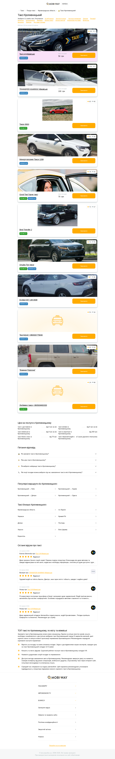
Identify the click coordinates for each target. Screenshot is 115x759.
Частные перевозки (74, 18)
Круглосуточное (61, 18)
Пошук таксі (31, 10)
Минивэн (40, 20)
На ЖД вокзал (49, 18)
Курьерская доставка (74, 20)
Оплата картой (60, 20)
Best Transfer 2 (25, 230)
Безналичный (30, 20)
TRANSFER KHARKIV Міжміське (33, 89)
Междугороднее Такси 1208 (31, 159)
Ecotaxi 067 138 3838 (28, 300)
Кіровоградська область (46, 10)
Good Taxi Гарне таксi (28, 194)
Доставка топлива (39, 22)
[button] (95, 39)
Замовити (83, 55)
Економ (85, 18)
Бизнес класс (49, 20)
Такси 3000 (24, 124)
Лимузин (28, 22)
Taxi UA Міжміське (27, 54)
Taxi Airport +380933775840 (31, 335)
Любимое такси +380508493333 (33, 405)
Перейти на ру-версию (57, 745)
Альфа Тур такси (26, 265)
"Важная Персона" (27, 370)
